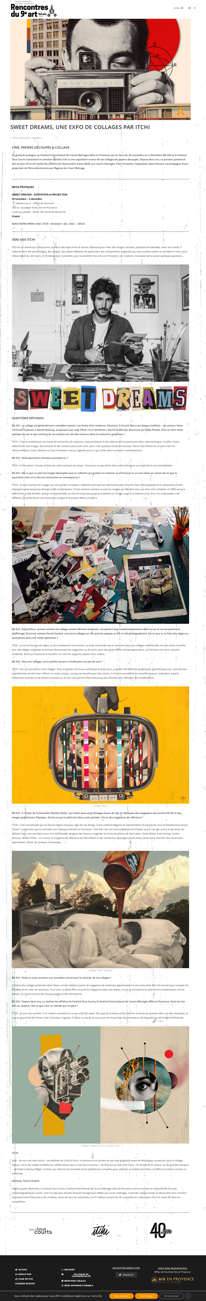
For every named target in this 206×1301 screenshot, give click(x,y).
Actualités (25, 137)
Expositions (37, 137)
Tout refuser (146, 1295)
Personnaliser (171, 1295)
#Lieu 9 (16, 137)
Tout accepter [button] (121, 1295)
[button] (21, 1269)
